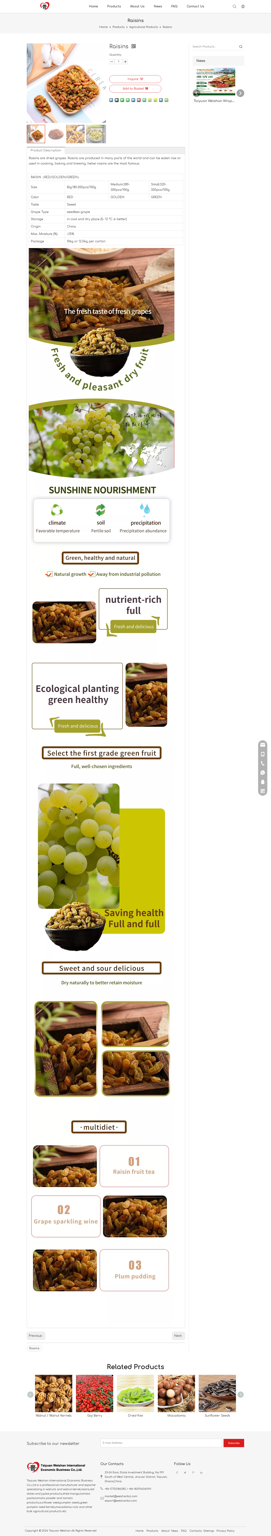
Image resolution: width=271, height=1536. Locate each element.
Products (114, 6)
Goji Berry (94, 1415)
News (158, 6)
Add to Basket (133, 88)
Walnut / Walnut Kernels (54, 1415)
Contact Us (195, 6)
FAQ (174, 6)
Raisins (34, 1348)
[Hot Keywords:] (241, 46)
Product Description (46, 150)
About (165, 1531)
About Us (137, 6)
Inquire (133, 79)
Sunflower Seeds (217, 1415)
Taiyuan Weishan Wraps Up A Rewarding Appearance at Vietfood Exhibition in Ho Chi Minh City (214, 101)
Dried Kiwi (135, 1415)
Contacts (196, 1531)
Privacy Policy (225, 1531)
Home (93, 6)
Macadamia (176, 1415)
